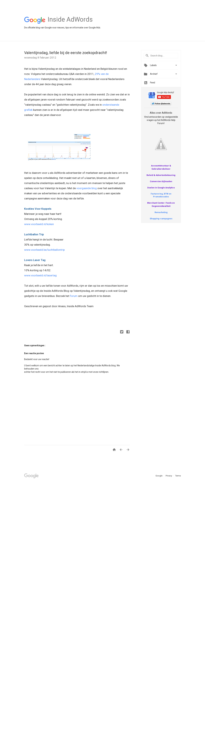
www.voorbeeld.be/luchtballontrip (44, 249)
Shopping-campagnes (161, 218)
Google (159, 476)
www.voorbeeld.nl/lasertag (40, 275)
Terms (178, 476)
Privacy (169, 476)
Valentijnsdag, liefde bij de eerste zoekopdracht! (65, 52)
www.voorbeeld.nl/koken (39, 224)
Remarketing (161, 212)
